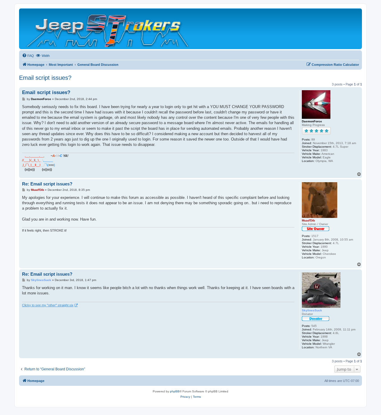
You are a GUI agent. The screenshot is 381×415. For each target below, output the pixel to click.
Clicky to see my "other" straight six (48, 305)
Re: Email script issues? (47, 183)
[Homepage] (108, 29)
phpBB (174, 391)
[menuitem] (28, 55)
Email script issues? (45, 77)
